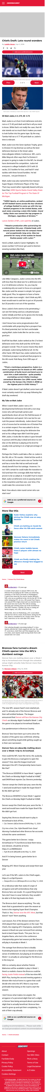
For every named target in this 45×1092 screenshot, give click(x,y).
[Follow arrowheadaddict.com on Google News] (39, 501)
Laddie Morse (9, 44)
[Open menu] (3, 3)
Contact (5, 1055)
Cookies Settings (9, 1074)
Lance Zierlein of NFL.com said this (16, 221)
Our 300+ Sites (33, 1055)
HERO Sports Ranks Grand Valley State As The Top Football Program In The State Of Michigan (22, 193)
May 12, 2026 (35, 823)
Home (4, 579)
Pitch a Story (32, 1059)
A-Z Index (31, 1070)
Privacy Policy (7, 1063)
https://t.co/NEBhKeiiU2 (12, 849)
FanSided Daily (8, 1059)
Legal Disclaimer (34, 1066)
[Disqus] (23, 609)
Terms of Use (32, 1063)
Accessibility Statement (11, 1070)
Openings (31, 1051)
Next (37, 83)
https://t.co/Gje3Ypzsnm (12, 878)
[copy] (14, 48)
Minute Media (12, 1079)
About (4, 1051)
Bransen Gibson (10, 669)
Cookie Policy (7, 1066)
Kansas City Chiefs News (16, 579)
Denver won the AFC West (24, 913)
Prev (8, 83)
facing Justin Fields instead (13, 974)
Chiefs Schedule (13, 1034)
